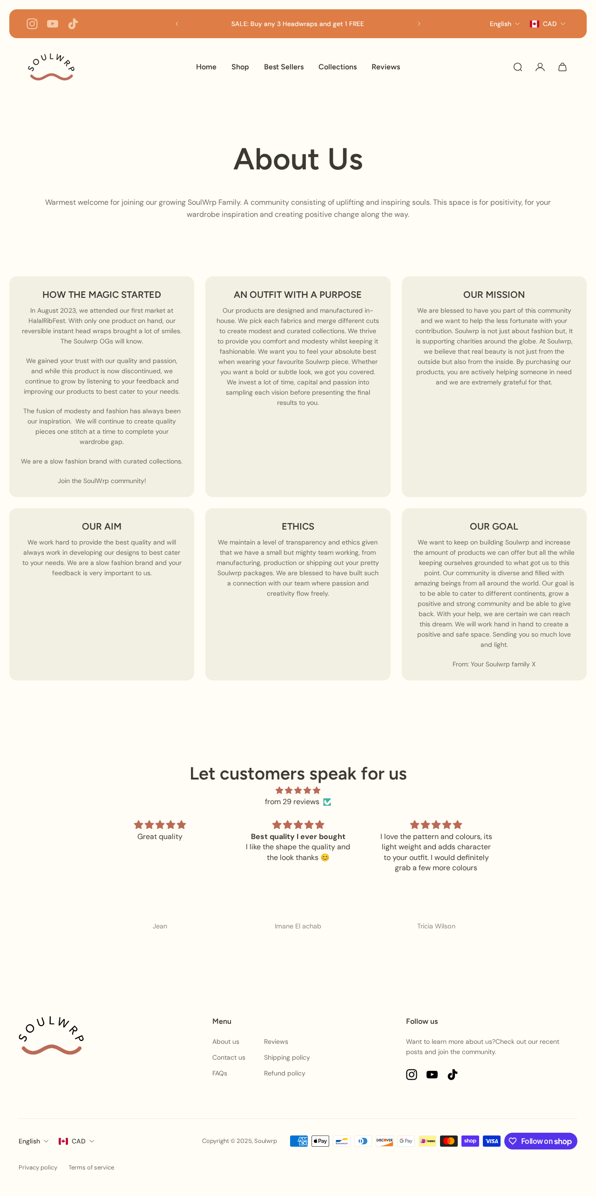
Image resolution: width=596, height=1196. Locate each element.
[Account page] (540, 67)
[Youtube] (52, 23)
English (29, 1141)
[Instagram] (32, 23)
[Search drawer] (518, 67)
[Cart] (562, 67)
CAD (79, 1141)
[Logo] (51, 67)
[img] (298, 790)
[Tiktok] (73, 23)
